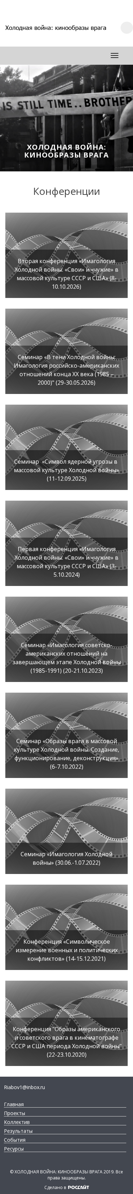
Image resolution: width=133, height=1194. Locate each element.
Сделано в (55, 1187)
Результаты (18, 1131)
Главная (14, 1104)
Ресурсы (14, 1149)
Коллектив (17, 1122)
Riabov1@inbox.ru (24, 1087)
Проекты (14, 1113)
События (15, 1140)
